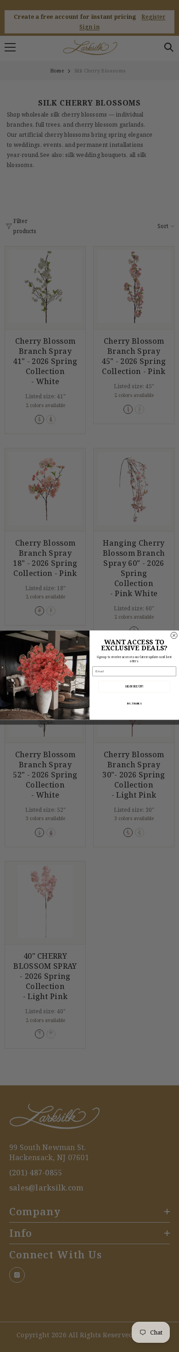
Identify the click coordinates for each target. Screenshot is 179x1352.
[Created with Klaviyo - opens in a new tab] (89, 721)
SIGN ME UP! (134, 687)
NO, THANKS (134, 703)
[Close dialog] (174, 635)
